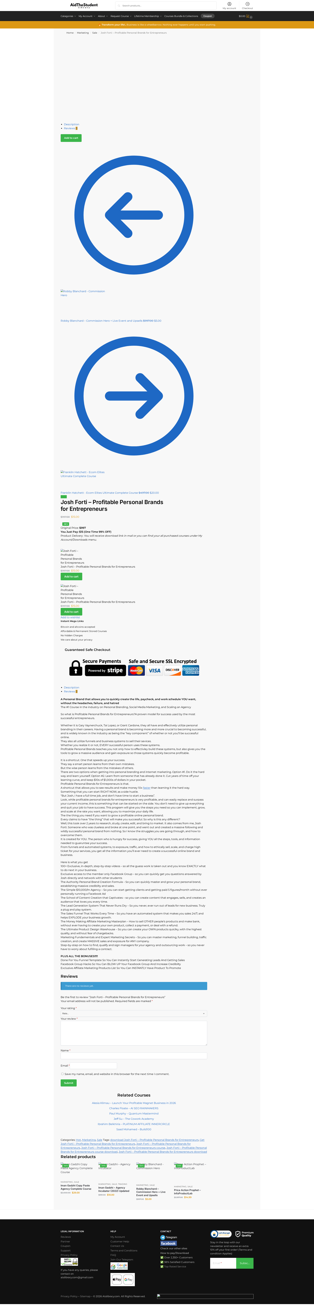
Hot (78, 1139)
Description (71, 124)
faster (146, 787)
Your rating (69, 1008)
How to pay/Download (174, 1253)
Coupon (65, 1245)
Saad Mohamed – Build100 (133, 1129)
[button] (246, 16)
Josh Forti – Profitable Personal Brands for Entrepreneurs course (123, 1147)
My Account (117, 1236)
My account (229, 8)
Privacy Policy (69, 1255)
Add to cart (71, 137)
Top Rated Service (175, 1266)
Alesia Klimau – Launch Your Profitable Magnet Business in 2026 (134, 1103)
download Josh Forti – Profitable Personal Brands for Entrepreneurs (154, 1139)
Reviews (70, 128)
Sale (94, 32)
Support (66, 1250)
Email (65, 1065)
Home (70, 32)
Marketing (83, 32)
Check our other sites (173, 1248)
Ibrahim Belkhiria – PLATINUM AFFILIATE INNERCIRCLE (134, 1124)
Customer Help (119, 1241)
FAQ (113, 1255)
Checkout (247, 8)
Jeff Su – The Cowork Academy (134, 1118)
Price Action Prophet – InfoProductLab (187, 1192)
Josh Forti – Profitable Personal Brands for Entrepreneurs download (163, 1151)
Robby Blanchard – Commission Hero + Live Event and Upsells (150, 1192)
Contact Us (117, 1245)
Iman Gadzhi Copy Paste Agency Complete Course (76, 1187)
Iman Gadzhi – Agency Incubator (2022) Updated (113, 1189)
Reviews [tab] (70, 691)
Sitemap (85, 1296)
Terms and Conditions (123, 1250)
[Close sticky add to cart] (62, 547)
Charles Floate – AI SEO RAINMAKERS (133, 1108)
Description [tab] (71, 687)
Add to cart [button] (77, 1199)
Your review (69, 1018)
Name (65, 1050)
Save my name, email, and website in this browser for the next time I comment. (117, 1074)
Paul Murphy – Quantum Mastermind (134, 1113)
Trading (122, 1184)
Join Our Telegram (121, 1259)
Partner (65, 1241)
